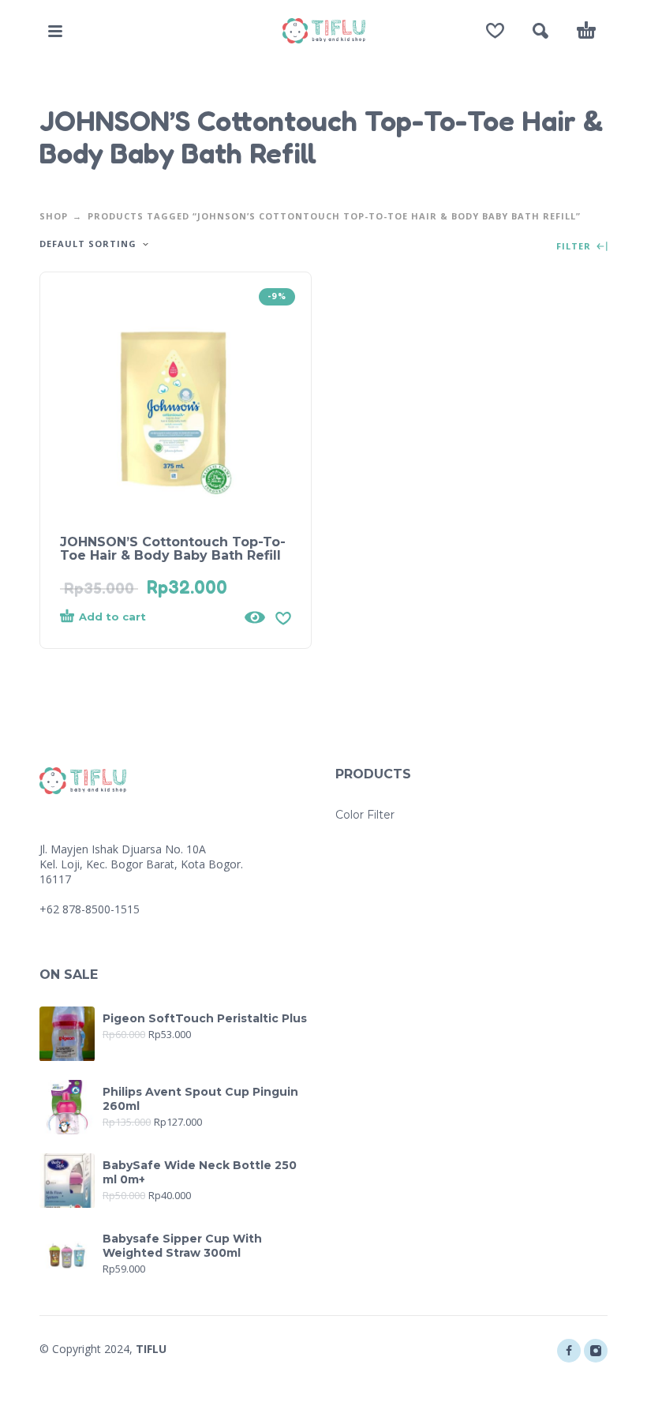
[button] (55, 31)
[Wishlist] (495, 31)
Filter (575, 247)
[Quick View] (255, 617)
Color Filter (365, 815)
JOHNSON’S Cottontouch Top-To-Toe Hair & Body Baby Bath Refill (173, 548)
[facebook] (569, 1351)
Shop (53, 216)
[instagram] (596, 1351)
